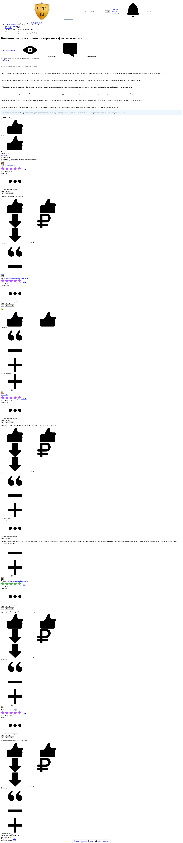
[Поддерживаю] (15, 213)
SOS (6, 31)
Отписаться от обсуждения (9, 159)
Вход (149, 11)
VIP (13, 166)
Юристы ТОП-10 (10, 24)
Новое (8, 28)
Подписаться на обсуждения (28, 159)
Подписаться (5, 153)
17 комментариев (6, 117)
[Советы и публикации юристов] (41, 11)
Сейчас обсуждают (11, 26)
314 (14, 839)
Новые (11, 161)
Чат (3, 193)
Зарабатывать (5, 60)
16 (13, 837)
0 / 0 (3, 152)
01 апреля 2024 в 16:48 (8, 50)
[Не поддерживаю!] (48, 213)
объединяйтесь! (68, 18)
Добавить (91, 841)
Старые (16, 161)
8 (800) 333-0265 (36, 23)
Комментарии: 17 (6, 157)
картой (31, 242)
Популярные (5, 161)
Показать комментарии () (10, 835)
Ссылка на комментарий (9, 189)
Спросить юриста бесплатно (115, 11)
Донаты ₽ (4, 155)
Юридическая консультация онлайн (66, 20)
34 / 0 (2, 135)
